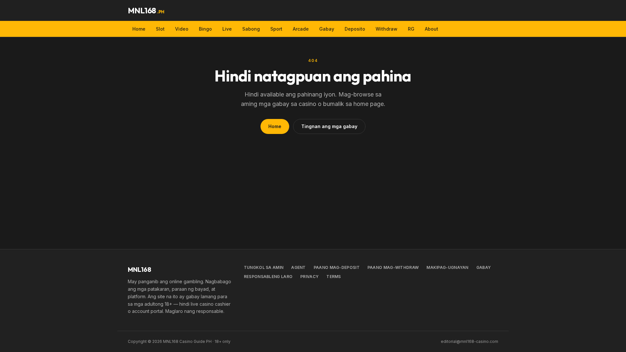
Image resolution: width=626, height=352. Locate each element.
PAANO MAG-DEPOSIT (337, 267)
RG (411, 29)
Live (227, 29)
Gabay (326, 29)
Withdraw (386, 29)
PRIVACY (309, 276)
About (431, 29)
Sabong (251, 29)
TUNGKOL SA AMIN (264, 267)
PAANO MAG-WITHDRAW (393, 267)
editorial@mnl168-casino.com (469, 341)
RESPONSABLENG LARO (268, 276)
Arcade (301, 29)
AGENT (298, 267)
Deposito (355, 29)
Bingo (205, 29)
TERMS (333, 276)
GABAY (483, 267)
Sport (276, 29)
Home (138, 29)
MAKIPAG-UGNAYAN (447, 267)
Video (181, 29)
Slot (160, 29)
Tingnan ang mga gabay (329, 126)
